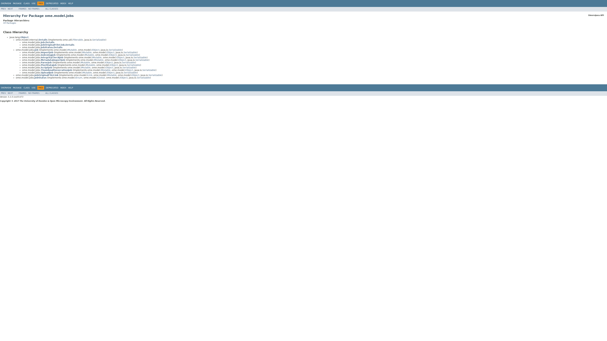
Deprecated (52, 3)
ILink (89, 75)
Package (17, 3)
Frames (22, 9)
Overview (6, 3)
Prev (3, 9)
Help (70, 3)
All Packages (9, 23)
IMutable (72, 50)
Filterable (78, 40)
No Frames (34, 9)
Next (10, 9)
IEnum (78, 77)
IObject (95, 50)
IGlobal (101, 77)
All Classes (51, 9)
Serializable (98, 40)
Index (63, 3)
